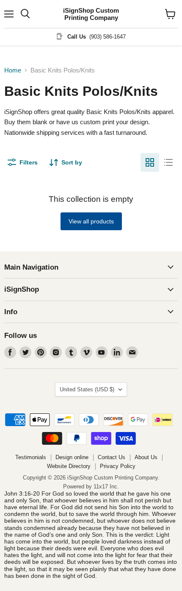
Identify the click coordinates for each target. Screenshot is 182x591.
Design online (71, 457)
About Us (146, 457)
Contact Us (111, 457)
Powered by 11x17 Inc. (91, 486)
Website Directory (69, 466)
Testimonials (30, 457)
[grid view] (150, 162)
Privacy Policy (117, 466)
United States (87, 389)
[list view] (168, 162)
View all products (91, 221)
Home (12, 70)
